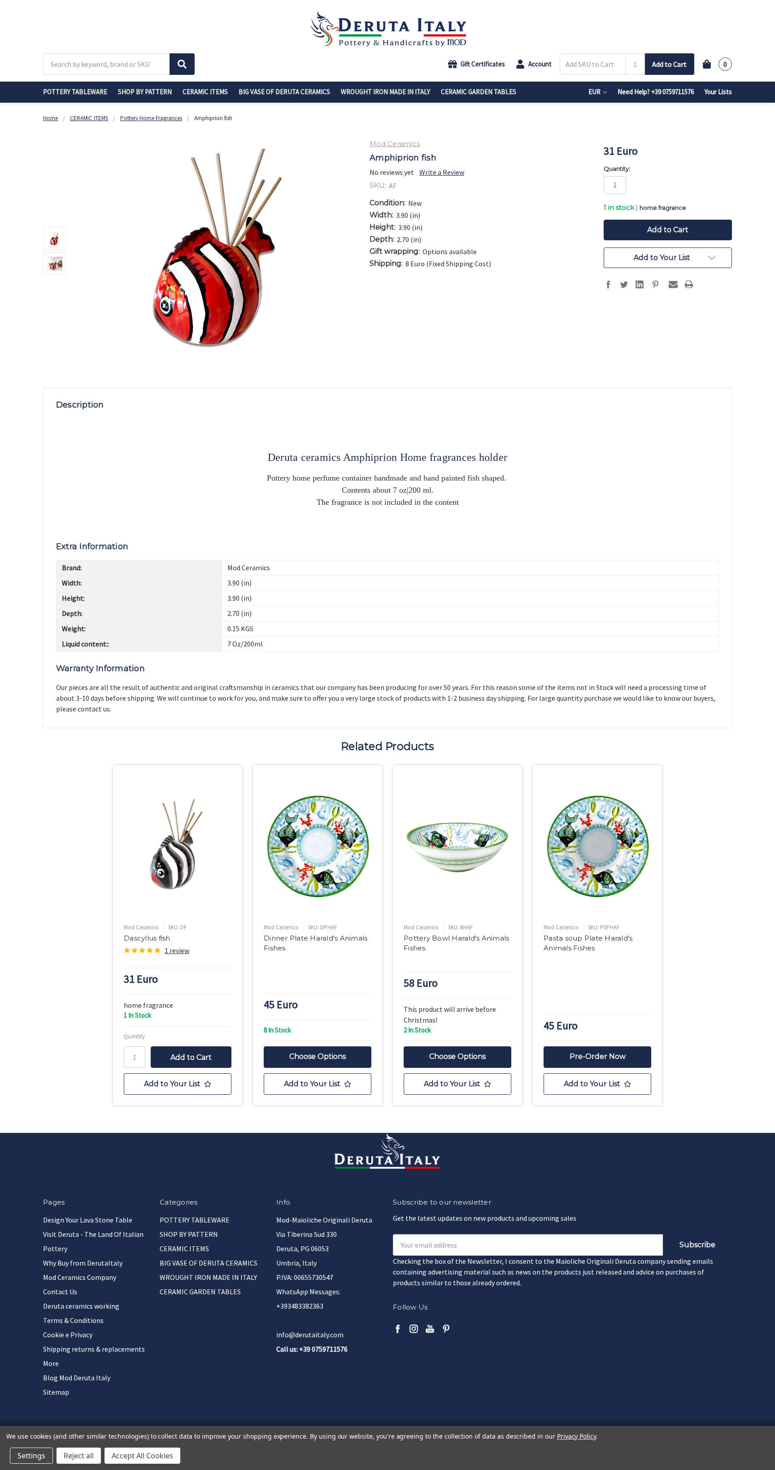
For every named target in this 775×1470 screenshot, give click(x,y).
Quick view (177, 846)
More (51, 1363)
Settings (31, 1456)
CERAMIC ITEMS (205, 91)
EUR (595, 91)
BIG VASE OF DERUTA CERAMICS (284, 91)
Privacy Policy (576, 1436)
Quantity (134, 1036)
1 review (177, 950)
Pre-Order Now (598, 1056)
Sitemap (56, 1392)
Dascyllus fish (147, 938)
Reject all (79, 1456)
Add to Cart (669, 64)
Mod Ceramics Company (79, 1277)
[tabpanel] (178, 935)
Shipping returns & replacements (94, 1348)
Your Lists (718, 91)
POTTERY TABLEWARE (75, 91)
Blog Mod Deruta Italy (76, 1377)
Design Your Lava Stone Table (87, 1219)
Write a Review (441, 172)
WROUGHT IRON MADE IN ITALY (385, 91)
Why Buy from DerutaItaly (82, 1262)
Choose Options (317, 1056)
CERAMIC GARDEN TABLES (478, 91)
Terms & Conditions (73, 1320)
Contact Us (60, 1291)
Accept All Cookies (142, 1456)
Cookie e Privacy (67, 1334)
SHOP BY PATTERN (145, 91)
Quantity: (617, 168)
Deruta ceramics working (81, 1305)
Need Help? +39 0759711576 (656, 91)
